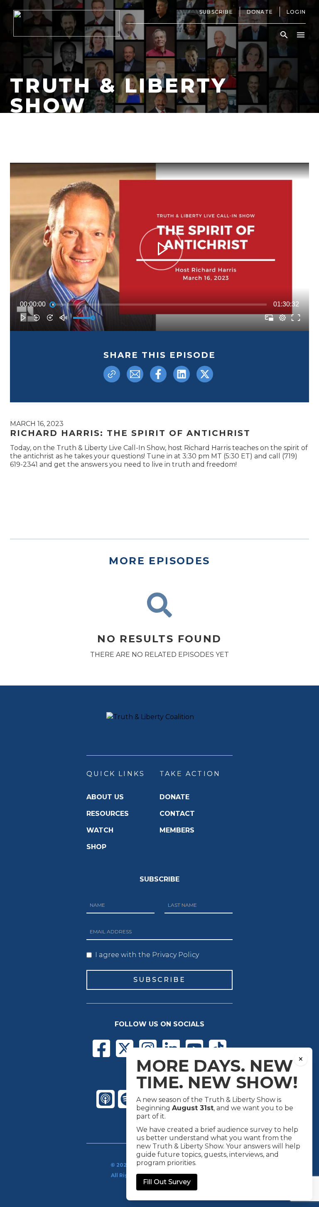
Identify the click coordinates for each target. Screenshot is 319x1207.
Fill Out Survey (167, 1182)
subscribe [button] (159, 980)
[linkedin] (181, 374)
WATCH (99, 830)
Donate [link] (260, 12)
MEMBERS (177, 830)
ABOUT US (105, 797)
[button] (284, 35)
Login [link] (296, 12)
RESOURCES (107, 814)
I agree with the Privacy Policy (147, 955)
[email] (135, 374)
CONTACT (177, 814)
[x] (204, 374)
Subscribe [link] (216, 12)
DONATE (174, 797)
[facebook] (158, 374)
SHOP (96, 847)
